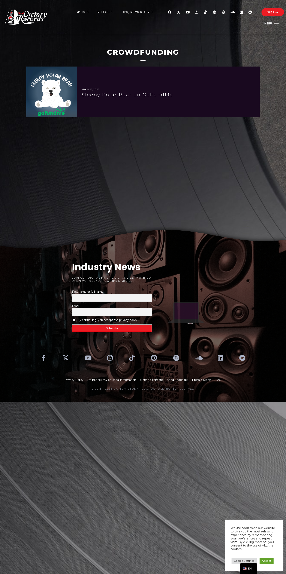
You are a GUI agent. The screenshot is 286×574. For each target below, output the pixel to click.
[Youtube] (187, 12)
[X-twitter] (178, 12)
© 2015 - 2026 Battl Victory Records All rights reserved (143, 388)
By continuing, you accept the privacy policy (107, 320)
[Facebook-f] (43, 358)
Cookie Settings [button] (244, 560)
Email (76, 306)
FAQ (218, 380)
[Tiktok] (205, 12)
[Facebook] (169, 12)
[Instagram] (196, 12)
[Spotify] (223, 12)
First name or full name (88, 291)
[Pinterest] (214, 12)
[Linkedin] (241, 12)
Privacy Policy (74, 380)
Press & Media (201, 380)
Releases (105, 12)
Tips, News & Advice (137, 12)
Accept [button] (266, 560)
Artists (82, 12)
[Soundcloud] (232, 12)
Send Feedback (177, 380)
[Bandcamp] (250, 12)
